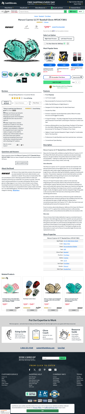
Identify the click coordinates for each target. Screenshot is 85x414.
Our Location (56, 378)
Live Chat (61, 348)
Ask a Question (21, 163)
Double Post (67, 269)
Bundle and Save (57, 8)
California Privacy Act (50, 407)
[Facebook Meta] (30, 370)
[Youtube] (50, 370)
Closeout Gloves (75, 7)
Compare (26, 28)
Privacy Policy (37, 407)
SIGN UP (62, 358)
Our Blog (79, 377)
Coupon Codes (56, 382)
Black (65, 243)
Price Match (4, 385)
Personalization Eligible (70, 246)
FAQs (3, 378)
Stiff (65, 249)
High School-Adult (73, 241)
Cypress (66, 258)
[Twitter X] (35, 370)
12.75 (65, 260)
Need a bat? (14, 11)
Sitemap (79, 382)
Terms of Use (80, 378)
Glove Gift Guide (33, 383)
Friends (54, 383)
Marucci (66, 266)
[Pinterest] (44, 370)
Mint (68, 243)
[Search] (65, 11)
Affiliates (55, 385)
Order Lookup (5, 383)
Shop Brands (23, 7)
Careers (55, 377)
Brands (30, 385)
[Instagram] (40, 370)
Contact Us (4, 377)
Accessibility (80, 385)
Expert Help (77, 4)
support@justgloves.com (45, 348)
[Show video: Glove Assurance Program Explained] (24, 80)
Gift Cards (31, 386)
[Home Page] (9, 3)
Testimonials (56, 380)
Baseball (66, 252)
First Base (66, 255)
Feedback (79, 383)
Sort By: (30, 103)
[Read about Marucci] (9, 27)
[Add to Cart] (56, 82)
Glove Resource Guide (34, 380)
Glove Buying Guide (33, 382)
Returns (3, 380)
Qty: (73, 82)
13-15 (65, 241)
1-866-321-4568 (26, 348)
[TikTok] (55, 370)
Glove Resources (40, 7)
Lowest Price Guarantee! (58, 27)
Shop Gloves (8, 7)
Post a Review (6, 102)
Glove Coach (32, 378)
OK (42, 411)
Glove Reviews (32, 377)
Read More (16, 190)
